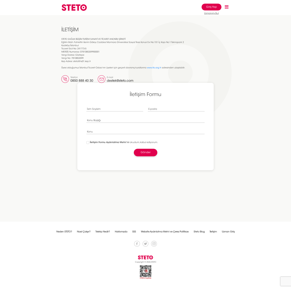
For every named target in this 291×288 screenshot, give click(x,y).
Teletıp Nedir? (102, 232)
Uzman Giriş (228, 232)
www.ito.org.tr (154, 68)
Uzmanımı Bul (211, 13)
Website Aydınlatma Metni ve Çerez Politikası (165, 232)
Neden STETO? (64, 232)
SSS (134, 232)
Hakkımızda (121, 232)
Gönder (146, 152)
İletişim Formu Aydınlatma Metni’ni (109, 142)
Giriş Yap (211, 7)
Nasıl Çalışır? (83, 232)
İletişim (213, 232)
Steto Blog (199, 232)
